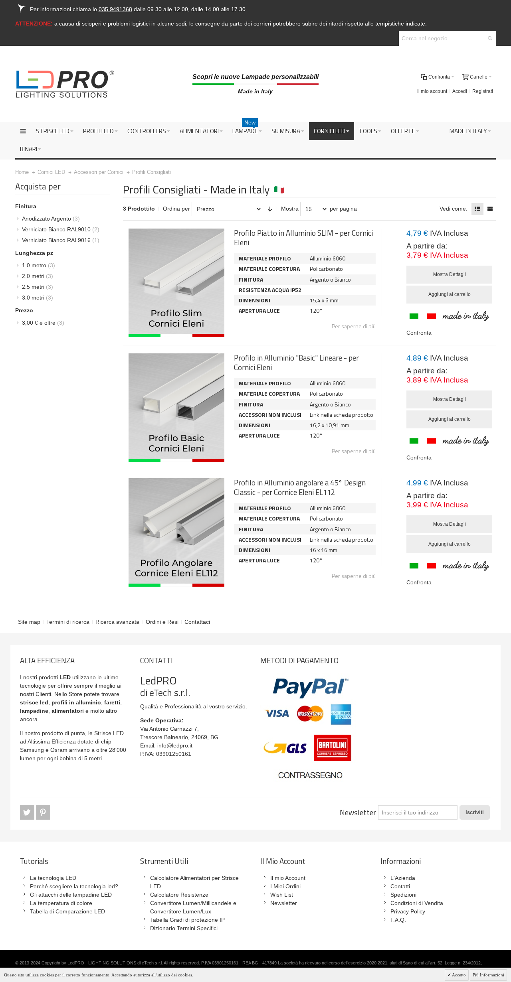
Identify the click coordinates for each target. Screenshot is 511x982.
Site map (29, 622)
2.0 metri (37, 276)
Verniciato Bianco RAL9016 (60, 240)
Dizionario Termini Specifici (184, 928)
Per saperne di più (354, 326)
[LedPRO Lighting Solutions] (65, 84)
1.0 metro (38, 265)
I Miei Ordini (285, 886)
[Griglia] (490, 209)
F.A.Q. (398, 920)
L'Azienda (402, 878)
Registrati (482, 91)
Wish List (281, 894)
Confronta (419, 332)
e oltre (43, 322)
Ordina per (176, 208)
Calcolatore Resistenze (179, 894)
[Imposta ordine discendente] (270, 209)
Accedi (459, 91)
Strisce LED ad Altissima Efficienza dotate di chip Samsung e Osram (72, 741)
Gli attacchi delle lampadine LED (71, 894)
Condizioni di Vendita (416, 903)
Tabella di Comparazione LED (67, 911)
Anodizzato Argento (51, 218)
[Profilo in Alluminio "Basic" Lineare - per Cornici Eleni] (176, 407)
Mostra (290, 208)
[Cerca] (489, 38)
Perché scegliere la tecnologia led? (74, 886)
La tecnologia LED (53, 878)
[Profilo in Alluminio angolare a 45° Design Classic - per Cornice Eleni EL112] (176, 532)
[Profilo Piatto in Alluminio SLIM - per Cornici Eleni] (176, 283)
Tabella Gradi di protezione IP (187, 920)
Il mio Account (287, 878)
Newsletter (358, 812)
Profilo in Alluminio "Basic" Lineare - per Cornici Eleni (296, 362)
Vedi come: (453, 208)
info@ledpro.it (174, 745)
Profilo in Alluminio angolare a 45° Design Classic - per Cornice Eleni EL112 (300, 487)
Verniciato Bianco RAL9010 (60, 229)
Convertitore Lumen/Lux (180, 911)
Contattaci (197, 622)
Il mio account (432, 91)
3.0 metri (37, 297)
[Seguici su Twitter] (28, 813)
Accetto (458, 974)
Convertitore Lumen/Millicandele (191, 903)
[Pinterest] (43, 813)
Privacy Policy (407, 911)
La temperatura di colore (61, 903)
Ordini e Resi (162, 622)
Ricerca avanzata (117, 622)
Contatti (400, 886)
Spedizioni (403, 894)
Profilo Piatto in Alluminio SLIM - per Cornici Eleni (303, 237)
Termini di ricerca (67, 622)
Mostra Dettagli (449, 274)
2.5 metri (37, 287)
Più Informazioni (488, 974)
